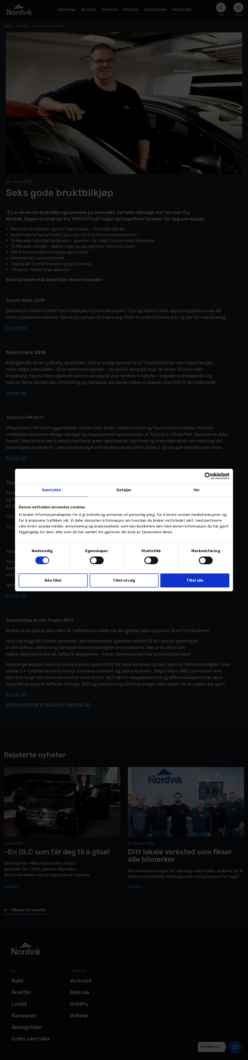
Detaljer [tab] (124, 490)
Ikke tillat (53, 580)
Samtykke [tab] (51, 490)
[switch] (97, 560)
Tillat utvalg (124, 580)
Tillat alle (194, 580)
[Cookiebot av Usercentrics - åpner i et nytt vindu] (208, 476)
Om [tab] (197, 490)
